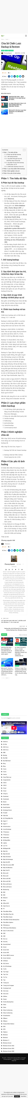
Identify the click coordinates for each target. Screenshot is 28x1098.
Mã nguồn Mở (6, 848)
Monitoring (6, 889)
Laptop (5, 843)
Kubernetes (6, 837)
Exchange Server (7, 810)
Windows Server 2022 (8, 1045)
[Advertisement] (14, 16)
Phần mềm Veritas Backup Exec (11, 919)
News (4, 900)
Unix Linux (5, 991)
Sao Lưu (5, 938)
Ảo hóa (17, 665)
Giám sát (5, 815)
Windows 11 (6, 1040)
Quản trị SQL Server (8, 930)
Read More (23, 1096)
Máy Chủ (5, 851)
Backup (5, 755)
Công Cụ (5, 793)
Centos (5, 774)
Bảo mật (5, 758)
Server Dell (6, 949)
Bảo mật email (6, 760)
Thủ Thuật (5, 971)
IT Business (11, 50)
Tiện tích (5, 974)
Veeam (5, 999)
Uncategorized (7, 988)
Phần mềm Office (7, 911)
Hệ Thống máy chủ (8, 818)
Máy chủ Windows (7, 867)
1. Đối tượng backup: (12, 156)
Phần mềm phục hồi (8, 914)
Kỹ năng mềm (6, 840)
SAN (4, 933)
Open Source (6, 906)
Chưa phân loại (7, 777)
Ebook (4, 801)
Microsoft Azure (7, 884)
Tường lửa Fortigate (8, 985)
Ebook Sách (6, 804)
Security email (6, 944)
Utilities (5, 996)
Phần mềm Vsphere (8, 922)
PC (4, 908)
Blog (6, 50)
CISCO (4, 782)
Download (5, 796)
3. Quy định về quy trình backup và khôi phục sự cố (15, 163)
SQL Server (6, 963)
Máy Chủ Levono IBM (8, 865)
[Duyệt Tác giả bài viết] (14, 559)
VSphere (5, 1032)
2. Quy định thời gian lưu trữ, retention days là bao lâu (14, 159)
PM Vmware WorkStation (9, 928)
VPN (4, 1026)
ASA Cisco (5, 747)
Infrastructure (6, 826)
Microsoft (5, 873)
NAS (4, 892)
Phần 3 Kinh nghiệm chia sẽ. (11, 171)
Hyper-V (5, 821)
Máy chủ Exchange (8, 859)
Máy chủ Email (7, 856)
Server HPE (6, 952)
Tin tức (5, 977)
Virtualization (6, 1015)
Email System (6, 807)
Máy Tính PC (6, 870)
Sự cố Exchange (7, 966)
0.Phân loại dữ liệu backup (13, 154)
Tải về (4, 969)
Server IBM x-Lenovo (8, 955)
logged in (9, 718)
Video (4, 1004)
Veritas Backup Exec (8, 1001)
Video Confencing (7, 1010)
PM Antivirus (6, 925)
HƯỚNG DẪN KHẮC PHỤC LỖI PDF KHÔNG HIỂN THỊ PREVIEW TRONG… (17, 105)
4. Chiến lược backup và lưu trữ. (15, 166)
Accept (17, 1096)
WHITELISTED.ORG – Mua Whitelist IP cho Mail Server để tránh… (17, 98)
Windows (5, 1034)
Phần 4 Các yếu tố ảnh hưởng (11, 173)
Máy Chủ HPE (6, 862)
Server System (7, 958)
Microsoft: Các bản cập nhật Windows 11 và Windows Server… (17, 111)
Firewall (5, 812)
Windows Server (7, 1043)
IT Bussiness (7, 543)
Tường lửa (6, 982)
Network (5, 897)
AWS (4, 752)
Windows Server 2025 (8, 1051)
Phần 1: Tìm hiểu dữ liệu (10, 152)
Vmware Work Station (8, 1023)
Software (5, 960)
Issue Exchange (7, 829)
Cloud (4, 788)
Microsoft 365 (6, 878)
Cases (3, 50)
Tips (4, 980)
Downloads (6, 799)
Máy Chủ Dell (6, 854)
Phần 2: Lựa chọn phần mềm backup (14, 168)
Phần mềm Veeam (8, 917)
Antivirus (5, 741)
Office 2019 (6, 903)
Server (5, 947)
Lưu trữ (5, 845)
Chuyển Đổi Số (6, 780)
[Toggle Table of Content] (23, 150)
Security (5, 941)
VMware (5, 1018)
